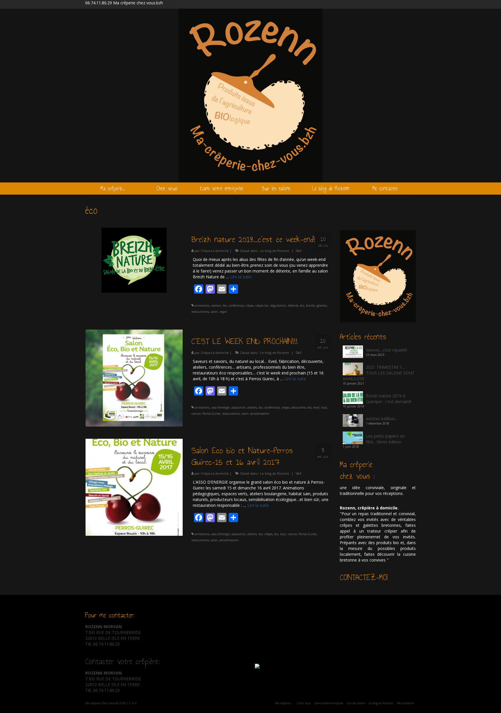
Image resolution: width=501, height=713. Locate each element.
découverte (298, 407)
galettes (322, 306)
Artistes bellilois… (382, 418)
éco (302, 306)
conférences (236, 306)
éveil (316, 407)
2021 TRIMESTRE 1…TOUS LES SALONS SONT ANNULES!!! (379, 372)
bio (225, 306)
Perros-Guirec (211, 414)
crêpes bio (261, 306)
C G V (133, 703)
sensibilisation (259, 414)
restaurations (200, 312)
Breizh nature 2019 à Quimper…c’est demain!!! (388, 398)
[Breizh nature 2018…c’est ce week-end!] (134, 259)
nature (196, 414)
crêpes (250, 306)
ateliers (216, 306)
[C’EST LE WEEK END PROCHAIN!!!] (134, 377)
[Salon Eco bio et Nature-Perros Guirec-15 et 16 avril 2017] (134, 486)
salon (214, 312)
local (324, 407)
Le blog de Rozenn (274, 250)
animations (202, 306)
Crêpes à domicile (215, 250)
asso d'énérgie (220, 407)
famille (310, 306)
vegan (223, 312)
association (238, 407)
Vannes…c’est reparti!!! (386, 350)
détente (293, 306)
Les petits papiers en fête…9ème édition (385, 439)
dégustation (278, 306)
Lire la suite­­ (241, 276)
